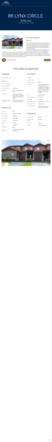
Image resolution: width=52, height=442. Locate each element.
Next (6, 164)
